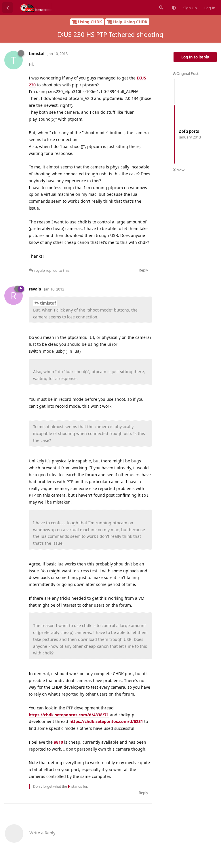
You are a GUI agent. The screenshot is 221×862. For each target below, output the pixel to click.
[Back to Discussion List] (7, 7)
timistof (48, 303)
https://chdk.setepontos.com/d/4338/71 (69, 714)
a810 (58, 742)
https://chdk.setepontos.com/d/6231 (106, 721)
